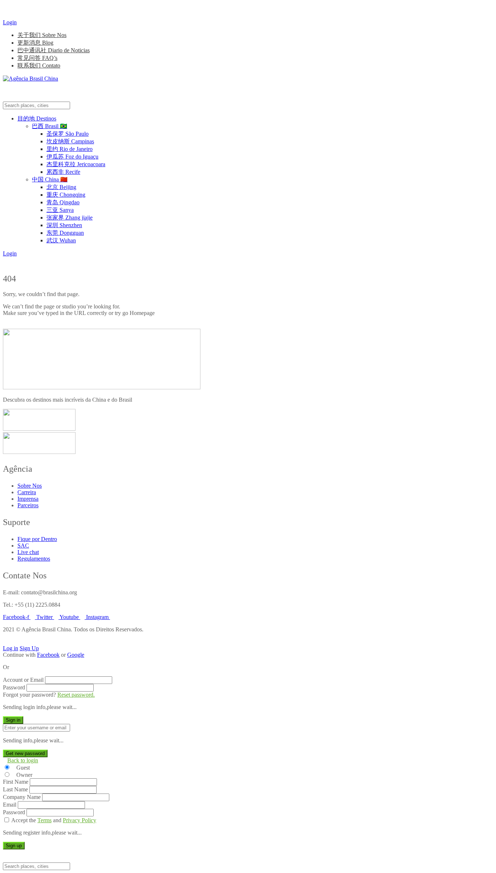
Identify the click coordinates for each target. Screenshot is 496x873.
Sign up (14, 845)
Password (14, 687)
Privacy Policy (79, 820)
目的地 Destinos (36, 118)
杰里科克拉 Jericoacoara (75, 164)
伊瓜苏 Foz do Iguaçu (72, 156)
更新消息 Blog (35, 43)
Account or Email (23, 680)
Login (10, 22)
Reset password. (76, 695)
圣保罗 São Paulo (67, 134)
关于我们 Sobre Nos (41, 35)
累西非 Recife (63, 172)
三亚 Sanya (60, 210)
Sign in (13, 720)
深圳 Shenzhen (64, 225)
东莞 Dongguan (65, 233)
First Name (15, 782)
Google (75, 655)
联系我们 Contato (38, 65)
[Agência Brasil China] (30, 78)
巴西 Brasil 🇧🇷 (49, 126)
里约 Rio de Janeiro (69, 149)
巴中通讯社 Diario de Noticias (53, 50)
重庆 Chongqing (65, 195)
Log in (10, 648)
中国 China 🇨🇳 (50, 179)
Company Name (22, 797)
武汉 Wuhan (61, 240)
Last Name (15, 789)
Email (9, 805)
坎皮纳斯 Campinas (70, 141)
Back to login (22, 760)
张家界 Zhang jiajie (69, 217)
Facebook (48, 655)
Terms (44, 820)
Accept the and (53, 820)
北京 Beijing (61, 187)
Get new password (25, 753)
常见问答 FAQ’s (37, 58)
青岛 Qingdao (63, 202)
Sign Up (29, 648)
